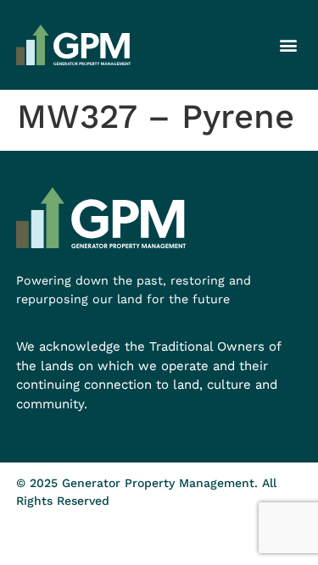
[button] (288, 44)
